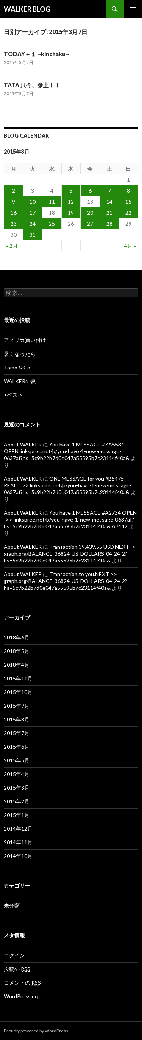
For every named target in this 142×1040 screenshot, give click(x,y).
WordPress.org (22, 996)
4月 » (130, 245)
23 (14, 223)
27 (90, 223)
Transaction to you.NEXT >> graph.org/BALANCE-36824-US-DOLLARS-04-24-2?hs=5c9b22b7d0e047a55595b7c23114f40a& (65, 581)
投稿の (17, 969)
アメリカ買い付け (25, 340)
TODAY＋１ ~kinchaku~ (36, 53)
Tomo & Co (17, 367)
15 (128, 201)
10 (33, 201)
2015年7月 (17, 733)
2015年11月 (18, 678)
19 (71, 212)
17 (33, 212)
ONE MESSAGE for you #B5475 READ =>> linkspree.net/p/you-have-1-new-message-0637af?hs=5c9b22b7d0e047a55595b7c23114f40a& (67, 485)
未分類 (12, 905)
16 (14, 212)
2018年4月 (17, 664)
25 (52, 223)
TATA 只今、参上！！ (32, 85)
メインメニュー (133, 9)
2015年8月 (17, 719)
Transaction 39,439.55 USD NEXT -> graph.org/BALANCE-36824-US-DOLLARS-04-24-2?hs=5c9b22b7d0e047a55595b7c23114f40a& (70, 554)
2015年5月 (17, 760)
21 (109, 212)
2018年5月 (17, 651)
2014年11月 (18, 842)
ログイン (14, 955)
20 (90, 212)
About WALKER (23, 444)
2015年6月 (17, 746)
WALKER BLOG (27, 9)
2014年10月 (18, 856)
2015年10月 (18, 692)
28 (109, 223)
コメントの (22, 982)
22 (128, 212)
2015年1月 (17, 815)
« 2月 (12, 245)
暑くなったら (20, 353)
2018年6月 (17, 637)
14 (109, 201)
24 (33, 223)
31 (33, 234)
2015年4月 (17, 774)
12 (71, 201)
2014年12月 (18, 828)
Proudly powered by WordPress (36, 1031)
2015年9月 (17, 705)
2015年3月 (17, 787)
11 (52, 201)
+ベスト (13, 394)
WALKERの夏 (20, 381)
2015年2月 (17, 801)
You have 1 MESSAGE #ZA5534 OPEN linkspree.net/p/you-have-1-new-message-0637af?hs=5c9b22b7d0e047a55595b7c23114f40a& (67, 451)
